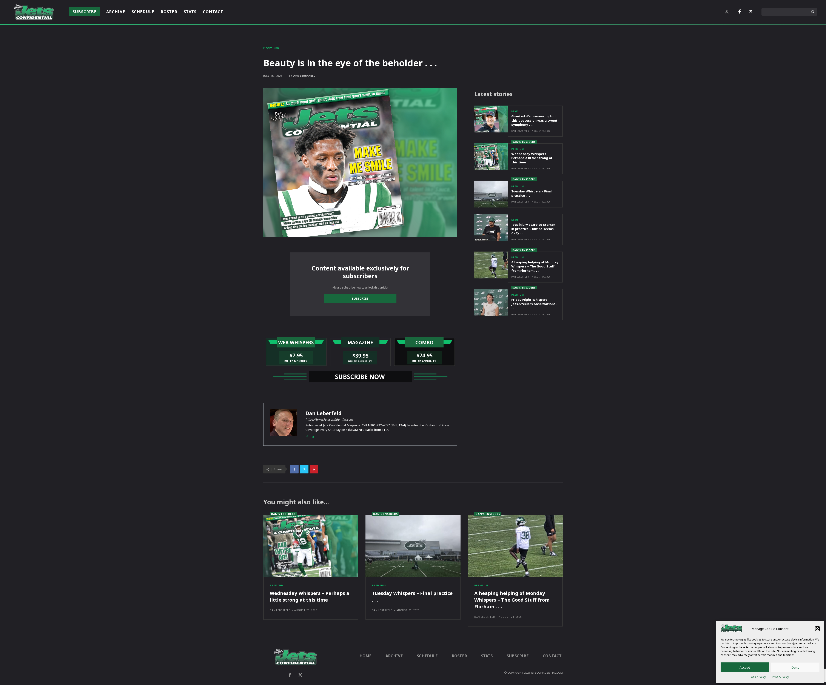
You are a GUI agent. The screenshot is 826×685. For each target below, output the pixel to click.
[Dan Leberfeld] (283, 424)
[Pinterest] (314, 469)
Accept (745, 667)
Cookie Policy (757, 677)
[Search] (812, 12)
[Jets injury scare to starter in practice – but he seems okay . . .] (491, 227)
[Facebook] (739, 12)
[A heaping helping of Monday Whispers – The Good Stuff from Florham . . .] (491, 265)
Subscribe (360, 298)
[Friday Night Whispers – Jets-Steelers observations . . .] (491, 302)
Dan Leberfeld (304, 75)
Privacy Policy (780, 677)
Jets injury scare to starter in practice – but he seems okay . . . (533, 228)
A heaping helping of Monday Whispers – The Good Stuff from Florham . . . (534, 266)
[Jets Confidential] (34, 12)
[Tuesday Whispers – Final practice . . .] (491, 194)
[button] (817, 629)
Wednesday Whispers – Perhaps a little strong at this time (532, 158)
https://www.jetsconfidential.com (329, 419)
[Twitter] (750, 12)
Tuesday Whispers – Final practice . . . (531, 193)
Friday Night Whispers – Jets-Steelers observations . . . (534, 303)
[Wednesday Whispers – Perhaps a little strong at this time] (491, 156)
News (515, 111)
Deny (795, 667)
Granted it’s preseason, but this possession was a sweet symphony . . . (534, 120)
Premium (271, 47)
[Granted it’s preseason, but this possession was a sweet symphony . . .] (491, 119)
